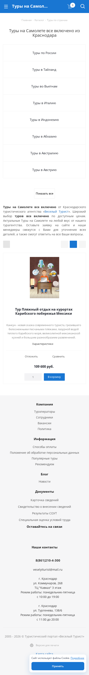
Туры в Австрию (44, 170)
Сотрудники (44, 417)
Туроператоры (44, 411)
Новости (45, 481)
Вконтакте (33, 536)
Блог (44, 474)
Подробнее (77, 658)
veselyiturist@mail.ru (48, 569)
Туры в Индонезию (44, 120)
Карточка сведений (45, 500)
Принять (58, 666)
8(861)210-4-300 (48, 560)
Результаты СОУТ (44, 513)
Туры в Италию (44, 103)
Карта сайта (44, 654)
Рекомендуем (44, 464)
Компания (44, 404)
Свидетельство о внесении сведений (44, 507)
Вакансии (44, 423)
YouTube (43, 536)
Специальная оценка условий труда (44, 520)
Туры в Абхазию (44, 136)
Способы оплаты (45, 447)
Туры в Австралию (44, 153)
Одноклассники (54, 536)
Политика (44, 429)
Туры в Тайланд (44, 69)
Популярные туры (45, 458)
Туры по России (44, 53)
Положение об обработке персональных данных (44, 453)
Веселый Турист (56, 211)
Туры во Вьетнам (44, 86)
